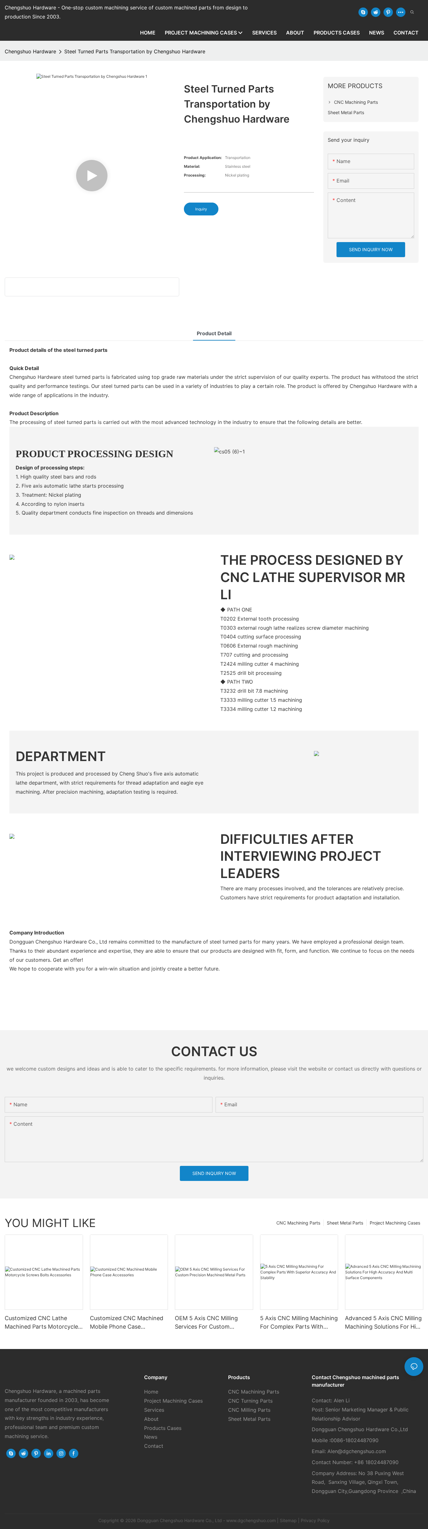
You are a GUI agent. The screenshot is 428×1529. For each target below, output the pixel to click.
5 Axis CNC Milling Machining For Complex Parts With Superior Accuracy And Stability (299, 1323)
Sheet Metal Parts (345, 1222)
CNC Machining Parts (298, 1222)
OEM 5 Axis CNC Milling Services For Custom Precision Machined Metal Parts (209, 1323)
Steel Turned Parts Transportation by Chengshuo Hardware (134, 51)
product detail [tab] (214, 333)
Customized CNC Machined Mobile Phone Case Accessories (126, 1323)
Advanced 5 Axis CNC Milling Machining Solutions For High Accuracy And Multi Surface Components (384, 1323)
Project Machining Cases (395, 1222)
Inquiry (201, 209)
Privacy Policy (315, 1520)
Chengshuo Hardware (30, 51)
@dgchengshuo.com (362, 1451)
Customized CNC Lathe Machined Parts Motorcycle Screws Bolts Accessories (41, 1323)
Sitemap (288, 1520)
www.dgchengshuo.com (251, 1520)
